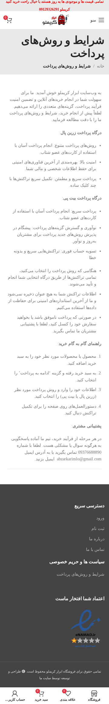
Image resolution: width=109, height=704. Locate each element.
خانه (100, 66)
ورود (100, 518)
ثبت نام (97, 528)
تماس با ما (95, 549)
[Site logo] (54, 19)
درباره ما (96, 539)
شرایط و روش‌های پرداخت (80, 574)
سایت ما (45, 678)
